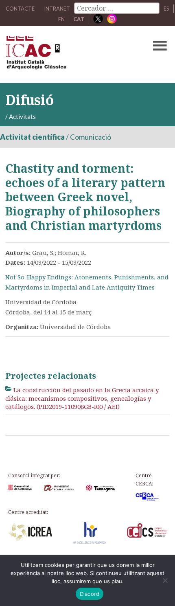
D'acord (90, 594)
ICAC (70, 54)
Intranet (57, 8)
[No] (165, 580)
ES (166, 8)
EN (61, 19)
